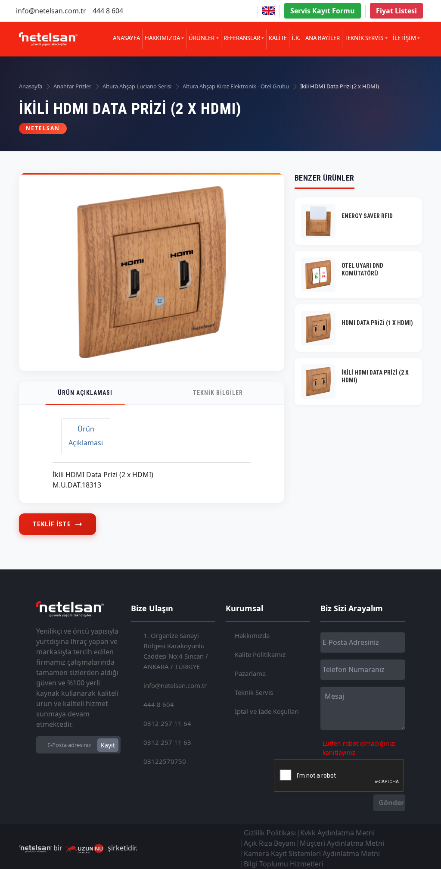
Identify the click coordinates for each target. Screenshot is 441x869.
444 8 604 (108, 11)
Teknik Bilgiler (218, 392)
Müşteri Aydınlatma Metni (342, 843)
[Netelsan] (48, 39)
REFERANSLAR (242, 38)
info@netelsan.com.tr (51, 11)
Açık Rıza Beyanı (269, 843)
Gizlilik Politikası (270, 833)
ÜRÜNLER (201, 38)
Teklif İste (52, 524)
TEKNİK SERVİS (364, 38)
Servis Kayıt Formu (322, 11)
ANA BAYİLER (322, 38)
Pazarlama (250, 673)
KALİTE (278, 38)
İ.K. (296, 38)
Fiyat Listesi (396, 11)
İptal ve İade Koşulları (267, 711)
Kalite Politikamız (260, 654)
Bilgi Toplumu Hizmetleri (283, 864)
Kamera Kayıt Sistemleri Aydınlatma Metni (312, 853)
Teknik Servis (254, 692)
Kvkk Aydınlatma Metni (337, 833)
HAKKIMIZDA (162, 38)
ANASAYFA (126, 38)
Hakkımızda (252, 635)
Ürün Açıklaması (85, 392)
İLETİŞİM (404, 38)
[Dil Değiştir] (268, 10)
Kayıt (108, 745)
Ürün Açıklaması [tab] (85, 435)
